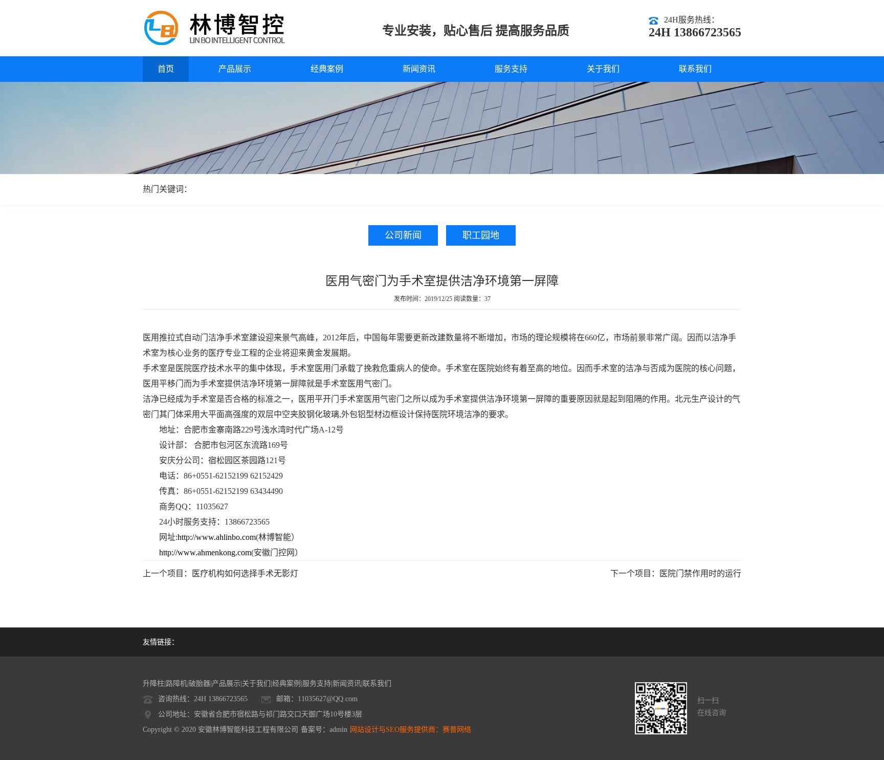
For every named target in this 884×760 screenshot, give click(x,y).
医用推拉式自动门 (175, 337)
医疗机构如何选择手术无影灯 (245, 573)
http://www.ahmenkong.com (205, 552)
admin (338, 729)
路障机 (176, 683)
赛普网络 (457, 729)
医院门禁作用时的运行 (700, 573)
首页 (166, 68)
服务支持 (511, 68)
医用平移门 (163, 383)
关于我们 (603, 68)
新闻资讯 (419, 68)
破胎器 (199, 683)
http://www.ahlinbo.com (217, 537)
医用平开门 (318, 399)
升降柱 (153, 683)
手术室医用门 (314, 368)
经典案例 (327, 68)
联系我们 (695, 68)
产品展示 (234, 68)
